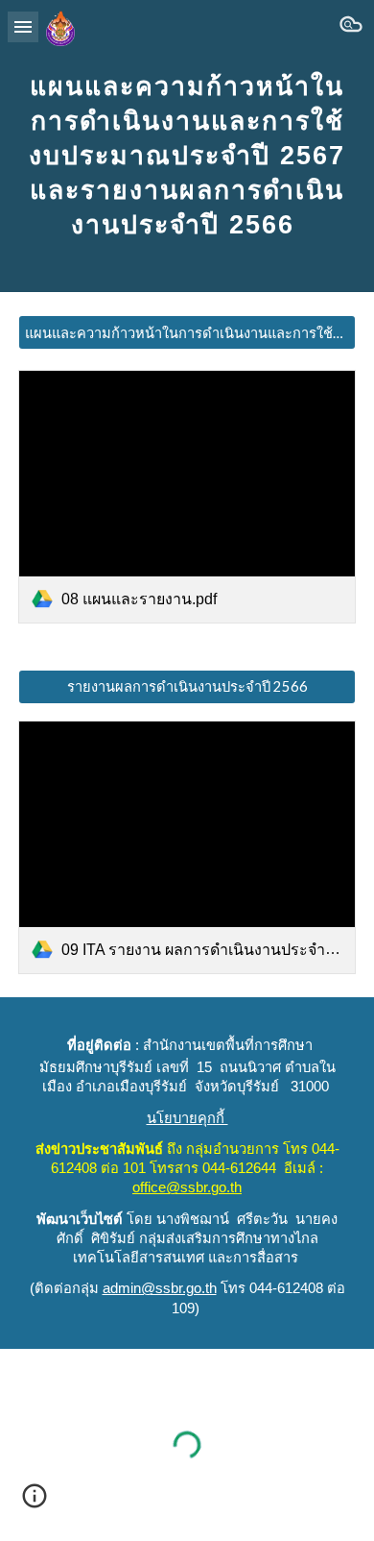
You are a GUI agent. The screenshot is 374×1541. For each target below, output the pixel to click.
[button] (23, 26)
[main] (187, 146)
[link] (187, 497)
